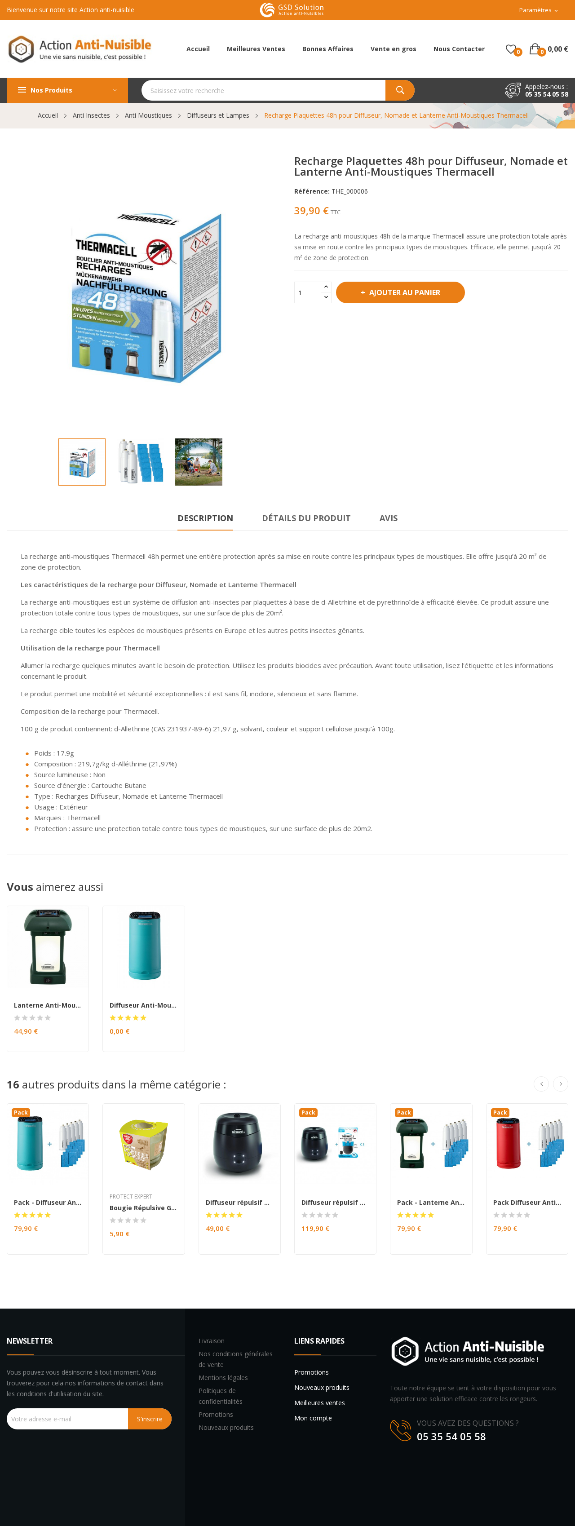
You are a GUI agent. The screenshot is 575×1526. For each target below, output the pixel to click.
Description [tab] (205, 518)
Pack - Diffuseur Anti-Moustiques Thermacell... (48, 1203)
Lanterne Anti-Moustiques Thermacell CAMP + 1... (48, 1005)
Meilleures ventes (319, 1402)
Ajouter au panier (404, 292)
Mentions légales (223, 1377)
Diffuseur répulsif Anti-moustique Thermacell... (240, 1203)
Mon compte (313, 1418)
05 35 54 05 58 (546, 94)
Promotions (216, 1414)
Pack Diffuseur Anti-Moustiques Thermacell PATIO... (527, 1203)
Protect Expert (131, 1196)
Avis (389, 518)
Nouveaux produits (226, 1427)
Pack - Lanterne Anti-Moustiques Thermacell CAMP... (431, 1203)
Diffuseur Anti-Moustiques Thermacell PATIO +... (143, 1005)
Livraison (212, 1340)
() (511, 49)
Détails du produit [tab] (306, 518)
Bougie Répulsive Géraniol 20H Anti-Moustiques (143, 1208)
